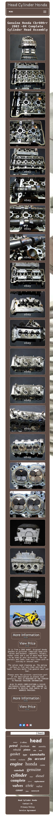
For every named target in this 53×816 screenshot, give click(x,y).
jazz (27, 791)
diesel (40, 776)
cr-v (30, 781)
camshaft (19, 770)
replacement (39, 781)
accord (40, 759)
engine (16, 763)
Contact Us (28, 804)
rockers (22, 759)
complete (18, 780)
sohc (34, 750)
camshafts (37, 754)
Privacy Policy (27, 807)
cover (19, 790)
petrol (13, 746)
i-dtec (23, 742)
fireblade (24, 746)
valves (18, 785)
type (25, 754)
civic (29, 785)
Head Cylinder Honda (27, 800)
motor (15, 742)
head (36, 740)
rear (31, 777)
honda (31, 763)
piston (27, 749)
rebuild (17, 749)
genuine (34, 769)
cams (42, 765)
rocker (13, 759)
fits (30, 759)
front (40, 750)
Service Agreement (27, 810)
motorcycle (35, 791)
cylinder (19, 775)
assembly (42, 746)
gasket (15, 754)
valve (39, 786)
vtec (34, 746)
